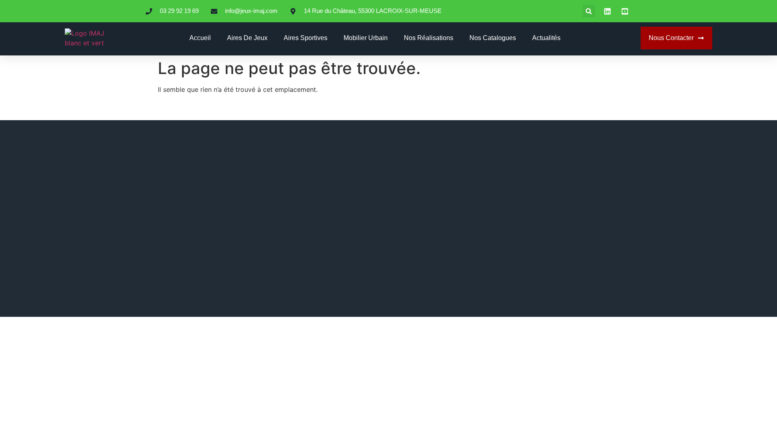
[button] (588, 11)
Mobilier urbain (366, 37)
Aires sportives (305, 37)
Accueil (200, 37)
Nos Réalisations (428, 37)
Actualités (546, 37)
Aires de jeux (247, 37)
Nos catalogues (492, 37)
